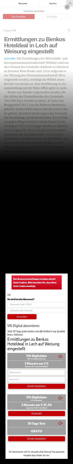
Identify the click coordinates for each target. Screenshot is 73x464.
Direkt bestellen (36, 386)
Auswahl (36, 413)
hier (47, 455)
